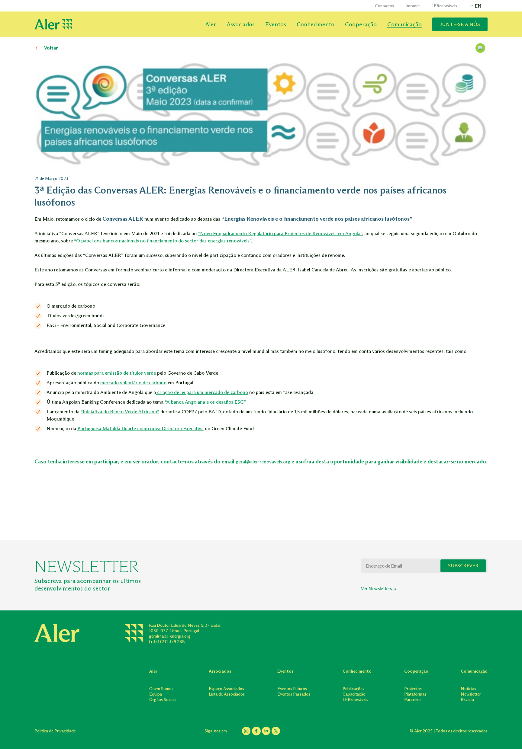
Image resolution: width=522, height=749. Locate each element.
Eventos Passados (293, 694)
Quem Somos (161, 688)
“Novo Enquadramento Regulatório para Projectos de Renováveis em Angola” (280, 233)
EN (478, 6)
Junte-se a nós (460, 24)
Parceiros (412, 699)
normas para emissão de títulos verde (116, 373)
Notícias (468, 688)
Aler (210, 24)
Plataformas (415, 694)
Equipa (155, 694)
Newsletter (471, 694)
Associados (241, 24)
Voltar (51, 48)
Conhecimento (315, 24)
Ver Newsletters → (378, 588)
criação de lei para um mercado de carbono (202, 392)
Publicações (353, 688)
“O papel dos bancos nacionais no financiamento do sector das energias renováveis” (162, 241)
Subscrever (463, 565)
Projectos (413, 688)
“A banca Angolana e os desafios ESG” (205, 402)
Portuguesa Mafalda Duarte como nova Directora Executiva (140, 428)
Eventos (275, 24)
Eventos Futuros (292, 688)
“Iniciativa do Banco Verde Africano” (120, 412)
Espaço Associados (226, 688)
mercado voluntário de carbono (133, 383)
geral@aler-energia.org (170, 636)
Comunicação (404, 24)
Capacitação (354, 694)
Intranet (412, 5)
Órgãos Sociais (162, 699)
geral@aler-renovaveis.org (263, 462)
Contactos (384, 5)
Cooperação (361, 24)
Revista (467, 699)
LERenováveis (444, 5)
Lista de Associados (227, 694)
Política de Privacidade (55, 731)
